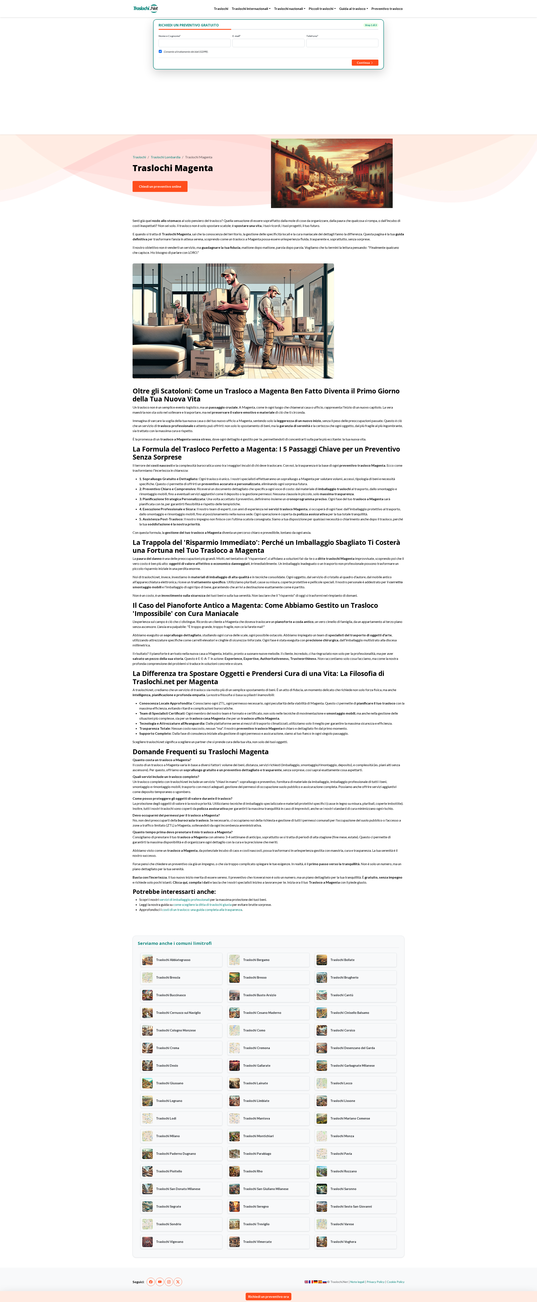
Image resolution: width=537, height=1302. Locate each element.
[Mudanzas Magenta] (320, 1281)
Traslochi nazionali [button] (288, 8)
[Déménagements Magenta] (311, 1281)
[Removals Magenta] (307, 1281)
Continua (363, 62)
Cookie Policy (395, 1282)
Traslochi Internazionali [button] (250, 8)
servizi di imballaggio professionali (185, 899)
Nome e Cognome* (170, 36)
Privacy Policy (376, 1282)
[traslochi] (146, 8)
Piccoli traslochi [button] (321, 8)
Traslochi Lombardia (165, 157)
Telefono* (312, 36)
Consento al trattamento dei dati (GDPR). (186, 51)
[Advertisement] (268, 101)
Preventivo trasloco (387, 8)
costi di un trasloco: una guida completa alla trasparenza (202, 909)
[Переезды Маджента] (325, 1281)
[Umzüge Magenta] (316, 1281)
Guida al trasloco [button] (352, 8)
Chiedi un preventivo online (160, 186)
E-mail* (236, 36)
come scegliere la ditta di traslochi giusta (202, 904)
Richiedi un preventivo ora (268, 1296)
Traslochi (221, 8)
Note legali (357, 1282)
